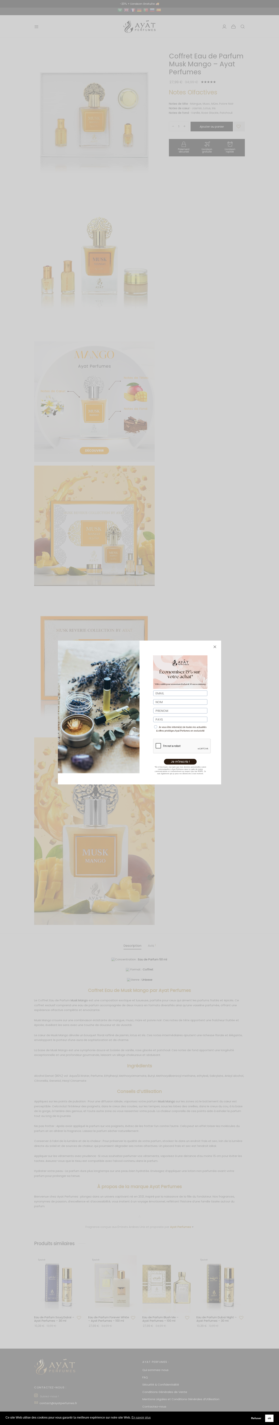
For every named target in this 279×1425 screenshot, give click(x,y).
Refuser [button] (256, 1418)
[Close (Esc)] (214, 646)
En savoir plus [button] (141, 1417)
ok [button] (269, 1418)
